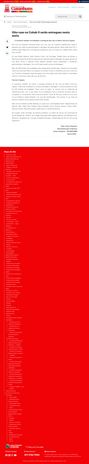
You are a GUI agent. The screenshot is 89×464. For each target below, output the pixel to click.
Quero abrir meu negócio (13, 292)
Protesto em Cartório (12, 290)
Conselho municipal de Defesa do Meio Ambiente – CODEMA (15, 353)
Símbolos (8, 305)
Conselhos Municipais (12, 338)
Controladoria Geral (14, 405)
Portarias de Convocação (13, 263)
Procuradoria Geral (14, 437)
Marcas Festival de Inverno (13, 242)
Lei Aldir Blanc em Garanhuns (11, 229)
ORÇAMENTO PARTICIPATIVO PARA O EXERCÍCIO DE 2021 (12, 255)
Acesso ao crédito (11, 154)
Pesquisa (8, 261)
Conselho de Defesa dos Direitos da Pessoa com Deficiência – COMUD (15, 343)
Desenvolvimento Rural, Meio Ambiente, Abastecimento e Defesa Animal (15, 413)
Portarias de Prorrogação (13, 282)
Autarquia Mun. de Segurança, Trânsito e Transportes (14, 328)
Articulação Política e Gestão (14, 317)
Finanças (11, 420)
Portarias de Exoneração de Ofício (13, 275)
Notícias (9, 22)
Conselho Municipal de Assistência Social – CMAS (15, 348)
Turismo (8, 315)
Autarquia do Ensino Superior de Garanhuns (14, 323)
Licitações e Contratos (12, 236)
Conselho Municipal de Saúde (15, 358)
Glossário (8, 217)
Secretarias (9, 395)
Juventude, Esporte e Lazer (14, 429)
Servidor (8, 303)
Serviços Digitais (10, 301)
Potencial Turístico (11, 284)
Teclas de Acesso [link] (28, 1)
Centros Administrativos (12, 177)
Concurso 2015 (10, 180)
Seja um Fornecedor (11, 297)
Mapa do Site (9, 240)
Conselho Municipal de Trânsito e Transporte (15, 371)
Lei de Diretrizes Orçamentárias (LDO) (11, 233)
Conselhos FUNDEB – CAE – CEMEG (16, 387)
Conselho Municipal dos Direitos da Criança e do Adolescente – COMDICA (15, 376)
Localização (9, 238)
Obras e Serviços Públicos (21, 22)
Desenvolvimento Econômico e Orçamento (13, 392)
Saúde (10, 439)
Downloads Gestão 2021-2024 (13, 189)
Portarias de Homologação (13, 278)
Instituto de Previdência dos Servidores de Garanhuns (15, 334)
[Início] (4, 22)
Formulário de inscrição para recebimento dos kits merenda (14, 213)
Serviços (8, 299)
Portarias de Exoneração (13, 267)
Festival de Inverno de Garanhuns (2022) (12, 208)
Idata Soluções (54, 461)
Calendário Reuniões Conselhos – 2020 (12, 174)
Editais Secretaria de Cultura (13, 194)
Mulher (11, 432)
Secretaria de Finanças (12, 294)
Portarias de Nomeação (12, 280)
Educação (11, 418)
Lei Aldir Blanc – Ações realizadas (12, 225)
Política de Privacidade (35, 447)
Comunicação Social (14, 403)
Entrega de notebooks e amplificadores (12, 204)
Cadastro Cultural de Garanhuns (11, 168)
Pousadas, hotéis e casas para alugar (14, 287)
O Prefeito (9, 248)
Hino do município (11, 219)
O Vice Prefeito (10, 251)
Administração (13, 397)
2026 (37, 461)
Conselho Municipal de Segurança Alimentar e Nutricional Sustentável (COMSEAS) (15, 365)
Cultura (11, 407)
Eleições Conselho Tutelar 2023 (13, 197)
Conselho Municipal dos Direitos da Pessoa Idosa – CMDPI (15, 382)
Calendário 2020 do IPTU (13, 171)
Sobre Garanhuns (11, 307)
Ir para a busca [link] (11, 1)
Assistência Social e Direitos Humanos (13, 400)
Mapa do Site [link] (43, 1)
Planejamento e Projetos (15, 434)
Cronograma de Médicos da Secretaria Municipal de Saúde (14, 184)
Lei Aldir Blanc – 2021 (12, 221)
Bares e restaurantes (11, 165)
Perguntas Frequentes (12, 259)
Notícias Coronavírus (12, 246)
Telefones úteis (10, 313)
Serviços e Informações (16, 16)
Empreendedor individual (13, 200)
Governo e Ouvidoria (15, 422)
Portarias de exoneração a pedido (13, 270)
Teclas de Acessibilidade (12, 309)
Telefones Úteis (10, 311)
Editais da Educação (11, 192)
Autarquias (9, 320)
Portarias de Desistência (12, 265)
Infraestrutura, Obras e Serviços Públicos (14, 425)
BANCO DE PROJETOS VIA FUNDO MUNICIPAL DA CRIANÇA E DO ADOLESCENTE (13, 160)
